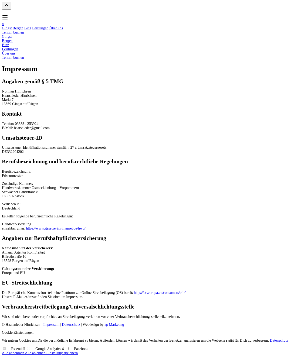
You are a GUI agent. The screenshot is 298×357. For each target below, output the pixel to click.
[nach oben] (6, 6)
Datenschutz (71, 324)
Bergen (18, 28)
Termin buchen (13, 32)
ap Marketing (114, 324)
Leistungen (40, 28)
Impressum (51, 324)
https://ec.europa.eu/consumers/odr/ (160, 293)
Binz (27, 28)
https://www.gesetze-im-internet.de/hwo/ (55, 228)
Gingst (7, 28)
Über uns (56, 28)
